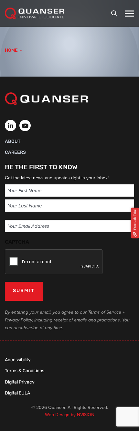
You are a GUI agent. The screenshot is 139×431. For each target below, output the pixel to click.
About (12, 141)
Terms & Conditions (24, 371)
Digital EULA (17, 393)
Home (11, 50)
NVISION (85, 414)
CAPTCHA (17, 242)
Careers (15, 152)
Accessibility (18, 360)
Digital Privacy (20, 382)
